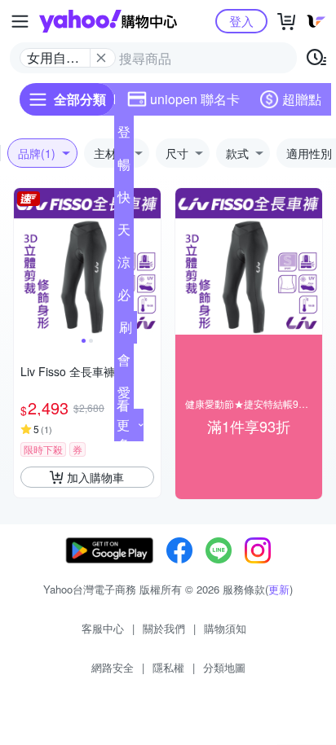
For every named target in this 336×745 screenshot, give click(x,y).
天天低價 (123, 233)
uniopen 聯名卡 (195, 99)
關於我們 (164, 628)
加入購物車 (95, 477)
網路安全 (112, 667)
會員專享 (123, 363)
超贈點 (301, 99)
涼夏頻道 (123, 265)
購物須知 (225, 628)
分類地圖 (224, 667)
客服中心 (103, 628)
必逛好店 (123, 298)
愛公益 (123, 396)
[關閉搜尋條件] (101, 57)
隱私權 (168, 667)
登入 (241, 20)
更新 (279, 589)
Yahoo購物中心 (108, 21)
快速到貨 (123, 200)
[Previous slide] (24, 261)
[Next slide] (150, 261)
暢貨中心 (123, 168)
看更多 (123, 425)
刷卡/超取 (125, 331)
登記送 (123, 135)
